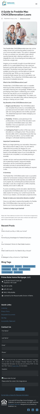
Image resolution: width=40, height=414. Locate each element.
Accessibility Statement (8, 321)
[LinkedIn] (32, 410)
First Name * (5, 331)
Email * (4, 345)
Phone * (4, 352)
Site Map (3, 318)
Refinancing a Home (25, 18)
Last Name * (5, 338)
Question (4, 369)
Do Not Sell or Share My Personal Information (15, 395)
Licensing (4, 308)
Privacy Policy (5, 311)
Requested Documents (8, 314)
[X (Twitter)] (37, 410)
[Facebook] (28, 410)
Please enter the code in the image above (14, 381)
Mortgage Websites (14, 404)
